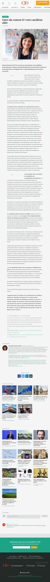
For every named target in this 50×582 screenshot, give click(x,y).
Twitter (21, 366)
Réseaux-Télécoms (37, 576)
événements (14, 7)
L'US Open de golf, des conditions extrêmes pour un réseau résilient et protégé (9, 502)
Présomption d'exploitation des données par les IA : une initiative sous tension (40, 398)
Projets (29, 444)
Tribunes (14, 445)
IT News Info (30, 575)
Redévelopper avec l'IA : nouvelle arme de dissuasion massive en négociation (39, 443)
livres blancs (37, 7)
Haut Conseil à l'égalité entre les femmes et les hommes (35, 362)
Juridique (5, 16)
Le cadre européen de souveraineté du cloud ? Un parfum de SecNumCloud (9, 398)
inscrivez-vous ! (10, 527)
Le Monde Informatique (24, 576)
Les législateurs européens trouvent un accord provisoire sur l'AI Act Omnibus (25, 398)
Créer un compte (42, 3)
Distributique (31, 576)
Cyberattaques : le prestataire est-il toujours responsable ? (9, 443)
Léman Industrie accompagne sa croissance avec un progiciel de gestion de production (8, 482)
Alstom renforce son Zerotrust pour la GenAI (24, 442)
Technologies (5, 466)
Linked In (17, 366)
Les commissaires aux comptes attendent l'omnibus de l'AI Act (23, 416)
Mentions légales (22, 556)
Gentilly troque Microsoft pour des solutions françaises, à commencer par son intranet (40, 462)
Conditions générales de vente (14, 558)
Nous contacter (12, 556)
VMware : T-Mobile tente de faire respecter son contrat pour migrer (24, 462)
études (23, 7)
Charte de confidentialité (34, 556)
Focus (29, 7)
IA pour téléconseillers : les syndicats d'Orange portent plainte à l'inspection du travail (9, 416)
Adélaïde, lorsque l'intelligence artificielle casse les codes (24, 356)
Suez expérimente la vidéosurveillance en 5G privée (39, 481)
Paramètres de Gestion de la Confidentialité (33, 558)
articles (28, 355)
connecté (30, 525)
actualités (5, 7)
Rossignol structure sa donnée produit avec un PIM (24, 481)
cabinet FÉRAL (29, 347)
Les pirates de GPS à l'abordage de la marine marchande (8, 462)
